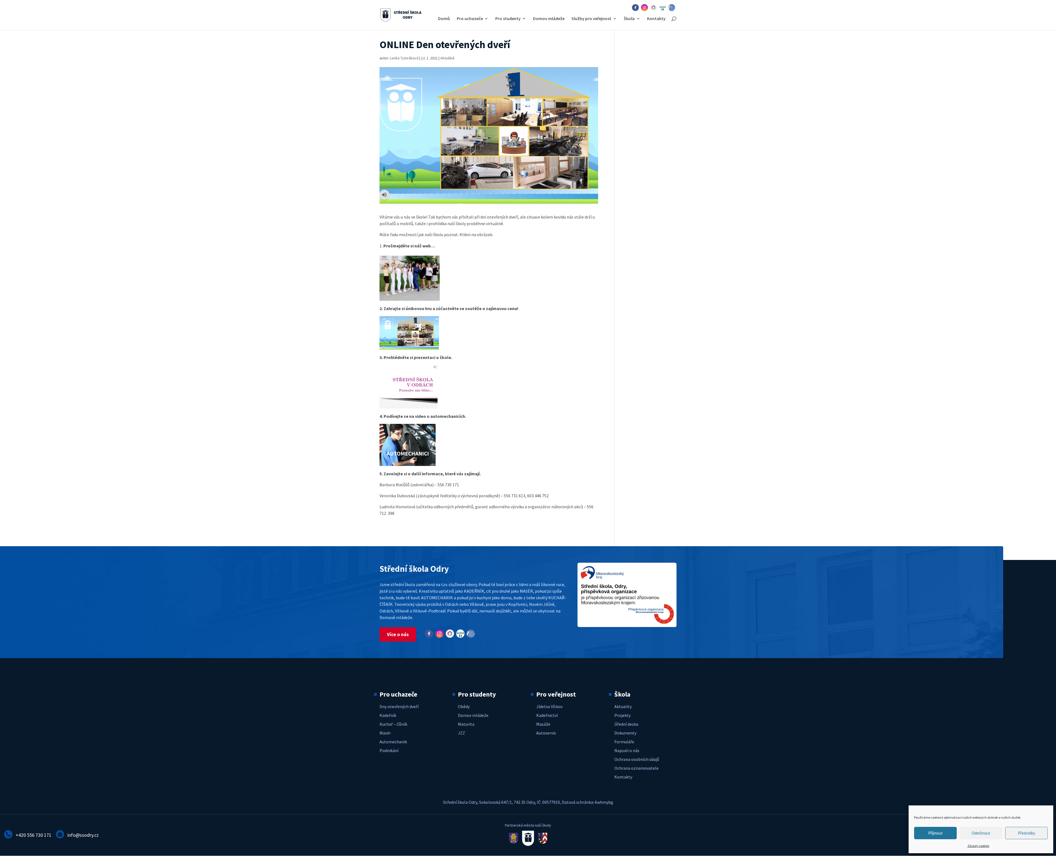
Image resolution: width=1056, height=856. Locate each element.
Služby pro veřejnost (591, 18)
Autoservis (546, 733)
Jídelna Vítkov (549, 706)
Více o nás (398, 634)
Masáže (543, 724)
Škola (629, 18)
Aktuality (623, 706)
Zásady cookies (978, 846)
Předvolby (1026, 833)
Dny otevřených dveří (399, 706)
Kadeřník (388, 715)
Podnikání (389, 750)
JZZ (461, 733)
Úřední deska (626, 724)
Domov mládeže (549, 18)
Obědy (464, 706)
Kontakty (656, 18)
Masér (385, 733)
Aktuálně (447, 58)
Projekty (622, 715)
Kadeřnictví (547, 715)
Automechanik (393, 741)
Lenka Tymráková (404, 58)
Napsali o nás (626, 750)
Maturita (466, 724)
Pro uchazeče (470, 18)
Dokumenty (625, 733)
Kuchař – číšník (393, 724)
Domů (444, 18)
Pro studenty (508, 18)
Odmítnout (981, 833)
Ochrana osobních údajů (636, 759)
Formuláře (624, 741)
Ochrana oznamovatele (636, 768)
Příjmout (935, 833)
